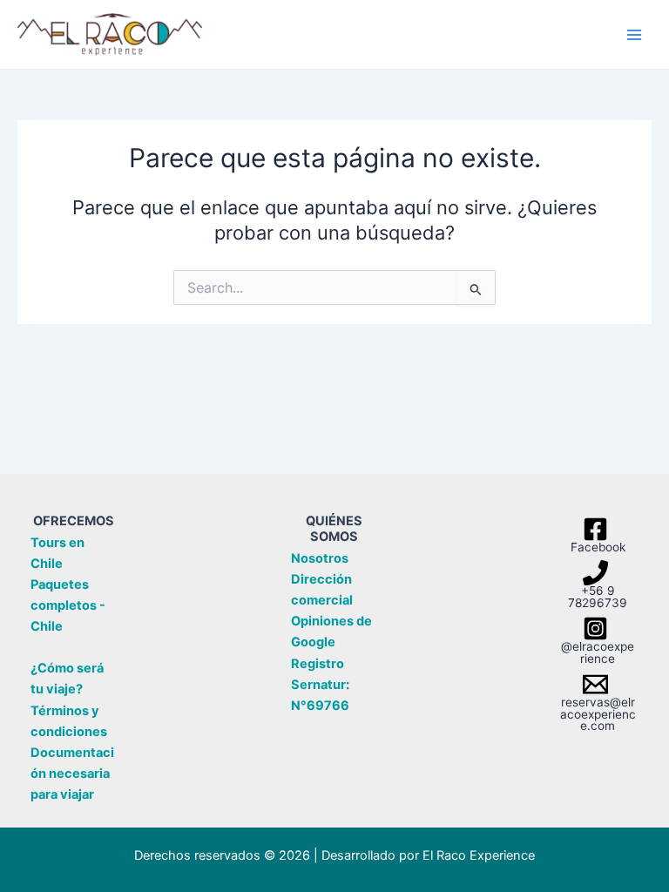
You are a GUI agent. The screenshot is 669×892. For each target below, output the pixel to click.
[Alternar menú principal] (634, 34)
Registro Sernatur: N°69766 (320, 684)
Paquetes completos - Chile (67, 605)
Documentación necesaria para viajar (72, 773)
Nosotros (319, 558)
